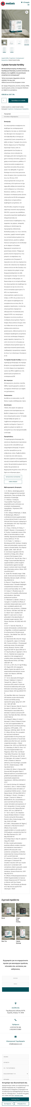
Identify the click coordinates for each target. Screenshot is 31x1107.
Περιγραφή (7, 114)
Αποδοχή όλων (15, 1099)
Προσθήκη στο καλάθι (18, 100)
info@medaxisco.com (15, 1044)
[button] (26, 12)
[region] (15, 1093)
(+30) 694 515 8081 (15, 1029)
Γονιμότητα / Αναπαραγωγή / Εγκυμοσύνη (18, 109)
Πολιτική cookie (18, 1095)
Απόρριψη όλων (21, 1103)
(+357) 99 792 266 (15, 1027)
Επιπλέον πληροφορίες (11, 116)
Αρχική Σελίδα (5, 58)
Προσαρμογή (7, 1103)
